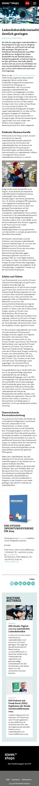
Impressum (15, 779)
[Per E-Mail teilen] (33, 583)
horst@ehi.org (12, 554)
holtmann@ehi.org (11, 562)
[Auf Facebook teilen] (12, 583)
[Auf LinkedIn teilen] (20, 583)
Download (23, 538)
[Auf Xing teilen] (24, 583)
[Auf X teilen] (16, 583)
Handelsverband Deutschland (24, 75)
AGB (7, 779)
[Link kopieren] (29, 583)
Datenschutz (26, 779)
